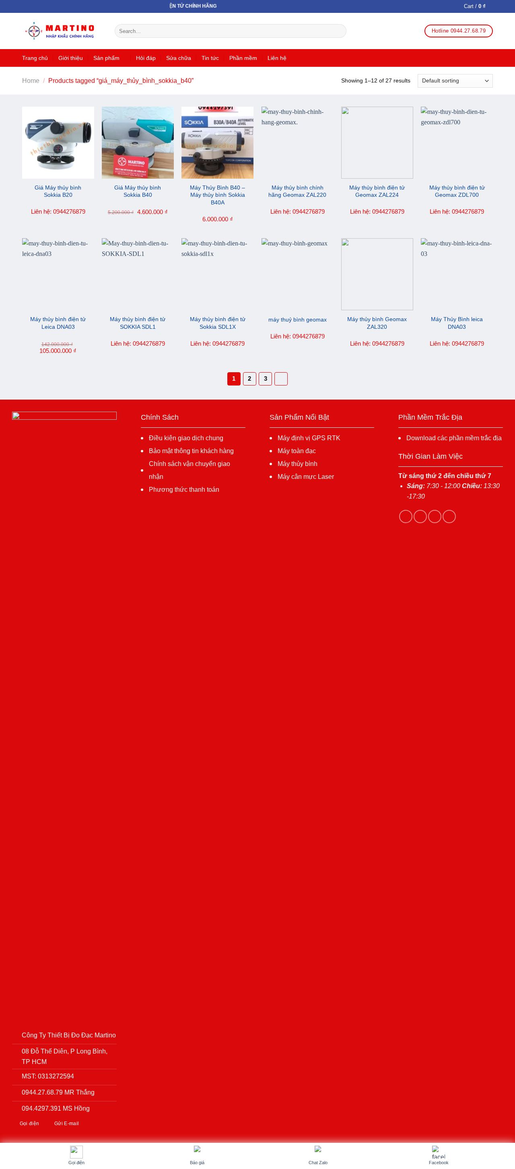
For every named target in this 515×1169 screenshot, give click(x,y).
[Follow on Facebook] (405, 516)
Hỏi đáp (146, 58)
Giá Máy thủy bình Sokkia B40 (137, 191)
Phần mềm (243, 58)
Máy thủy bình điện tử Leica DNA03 (58, 323)
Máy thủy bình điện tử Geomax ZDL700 (457, 191)
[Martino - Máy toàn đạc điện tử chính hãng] (62, 31)
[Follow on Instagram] (420, 516)
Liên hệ (277, 58)
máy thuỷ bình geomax (297, 319)
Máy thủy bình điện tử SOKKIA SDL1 (137, 323)
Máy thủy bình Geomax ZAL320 (377, 323)
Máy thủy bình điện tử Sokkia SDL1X (217, 323)
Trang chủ (35, 58)
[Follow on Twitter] (434, 516)
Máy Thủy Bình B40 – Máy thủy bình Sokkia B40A (217, 195)
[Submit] (339, 31)
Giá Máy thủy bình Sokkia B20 (58, 191)
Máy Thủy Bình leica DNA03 (457, 323)
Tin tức (210, 58)
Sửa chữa (178, 58)
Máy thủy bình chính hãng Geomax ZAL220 (297, 191)
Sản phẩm (106, 58)
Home (30, 80)
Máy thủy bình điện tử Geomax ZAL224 (377, 191)
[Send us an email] (449, 516)
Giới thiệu (70, 58)
